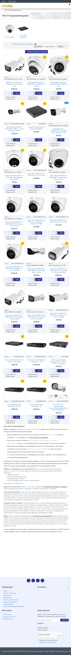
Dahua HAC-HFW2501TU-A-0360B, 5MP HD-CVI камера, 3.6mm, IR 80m (14, 317)
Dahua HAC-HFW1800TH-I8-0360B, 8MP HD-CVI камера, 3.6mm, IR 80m (36, 270)
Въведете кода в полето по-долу (42, 629)
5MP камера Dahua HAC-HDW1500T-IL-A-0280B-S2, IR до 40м (36, 84)
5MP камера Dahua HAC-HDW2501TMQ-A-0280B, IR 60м (58, 84)
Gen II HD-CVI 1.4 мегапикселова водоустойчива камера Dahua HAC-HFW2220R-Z (58, 407)
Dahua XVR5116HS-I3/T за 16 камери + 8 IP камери (14, 361)
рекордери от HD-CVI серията (12, 471)
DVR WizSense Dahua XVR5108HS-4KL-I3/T (14, 405)
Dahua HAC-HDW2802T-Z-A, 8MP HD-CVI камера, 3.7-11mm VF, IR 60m (14, 268)
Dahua (6, 77)
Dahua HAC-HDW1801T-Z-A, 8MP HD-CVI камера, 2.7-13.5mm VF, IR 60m (36, 222)
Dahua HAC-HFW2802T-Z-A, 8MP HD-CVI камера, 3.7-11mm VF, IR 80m (58, 315)
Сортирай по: (38, 46)
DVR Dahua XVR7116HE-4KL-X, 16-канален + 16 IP (36, 361)
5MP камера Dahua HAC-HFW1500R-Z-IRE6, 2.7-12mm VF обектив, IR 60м (14, 128)
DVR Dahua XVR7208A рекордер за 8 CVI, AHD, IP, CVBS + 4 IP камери (58, 361)
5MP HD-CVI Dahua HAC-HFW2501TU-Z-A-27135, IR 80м (14, 84)
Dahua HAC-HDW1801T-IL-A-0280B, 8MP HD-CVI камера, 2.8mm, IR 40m (14, 223)
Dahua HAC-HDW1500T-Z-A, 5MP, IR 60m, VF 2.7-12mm (36, 174)
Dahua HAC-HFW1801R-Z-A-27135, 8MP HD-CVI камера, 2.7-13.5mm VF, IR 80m (59, 270)
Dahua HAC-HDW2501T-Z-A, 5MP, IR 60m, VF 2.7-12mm (58, 221)
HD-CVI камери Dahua (25, 494)
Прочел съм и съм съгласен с (48, 641)
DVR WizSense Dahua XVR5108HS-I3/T (36, 405)
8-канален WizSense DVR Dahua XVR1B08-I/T (36, 128)
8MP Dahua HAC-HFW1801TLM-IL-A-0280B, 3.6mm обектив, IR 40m (58, 130)
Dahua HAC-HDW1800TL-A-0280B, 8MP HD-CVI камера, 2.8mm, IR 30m (58, 177)
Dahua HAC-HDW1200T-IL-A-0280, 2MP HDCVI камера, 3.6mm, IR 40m (14, 177)
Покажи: (60, 46)
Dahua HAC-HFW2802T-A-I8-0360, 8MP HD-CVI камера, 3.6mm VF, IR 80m (36, 317)
